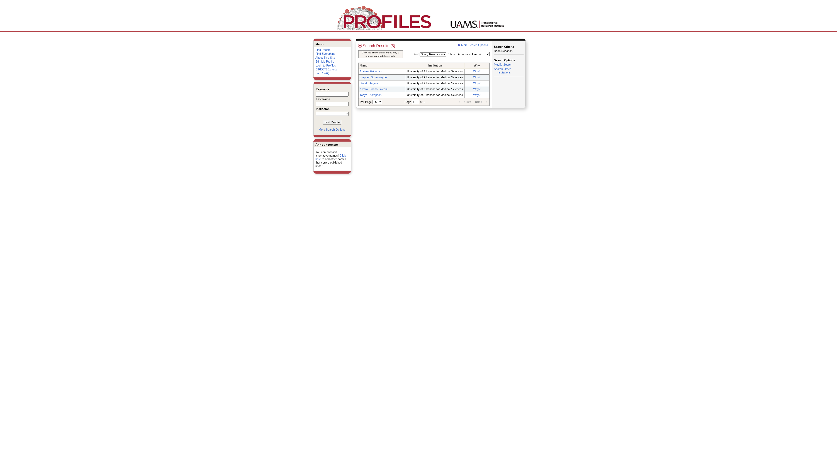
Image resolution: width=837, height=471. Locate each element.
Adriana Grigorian (370, 71)
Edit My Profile (324, 61)
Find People (322, 49)
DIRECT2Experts (326, 69)
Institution (435, 65)
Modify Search (503, 64)
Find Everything (325, 53)
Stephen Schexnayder (374, 77)
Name (363, 65)
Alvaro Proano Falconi (374, 89)
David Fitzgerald (370, 83)
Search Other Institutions (502, 70)
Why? (476, 71)
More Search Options (332, 129)
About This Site (325, 57)
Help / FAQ (322, 73)
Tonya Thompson (370, 95)
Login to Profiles (325, 65)
